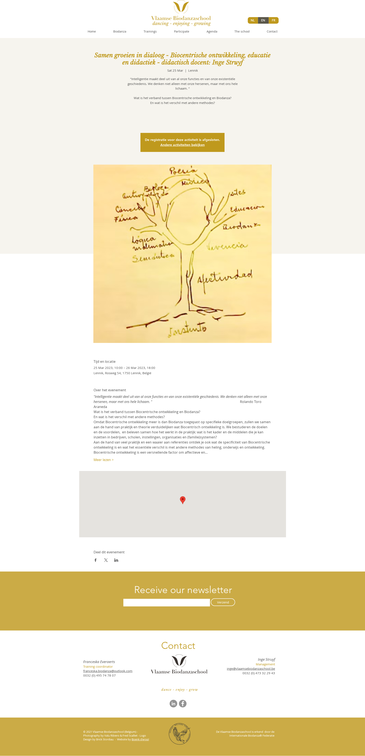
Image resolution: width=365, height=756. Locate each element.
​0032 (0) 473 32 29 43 (258, 673)
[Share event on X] (106, 560)
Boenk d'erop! (140, 739)
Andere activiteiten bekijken (182, 145)
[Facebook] (183, 703)
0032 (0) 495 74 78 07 (99, 675)
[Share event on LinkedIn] (116, 560)
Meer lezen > (104, 459)
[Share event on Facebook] (96, 560)
